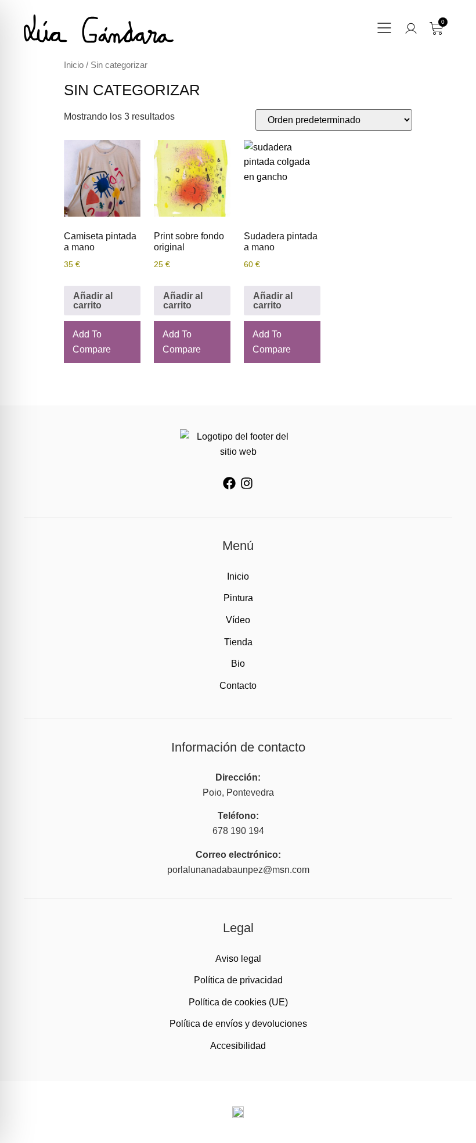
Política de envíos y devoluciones (238, 1024)
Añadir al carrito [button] (93, 300)
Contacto (238, 686)
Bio (238, 663)
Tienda (238, 642)
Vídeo (238, 620)
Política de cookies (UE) (238, 1002)
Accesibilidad (238, 1046)
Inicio (74, 65)
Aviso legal (238, 959)
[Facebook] (229, 483)
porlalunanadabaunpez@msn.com (238, 870)
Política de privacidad (238, 980)
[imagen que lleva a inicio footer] (238, 444)
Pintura (238, 598)
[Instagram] (246, 483)
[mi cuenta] (411, 28)
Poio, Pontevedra (238, 792)
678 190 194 (238, 831)
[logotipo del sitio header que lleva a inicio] (99, 29)
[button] (384, 29)
